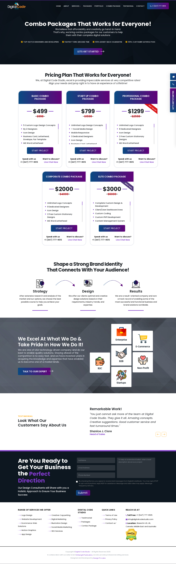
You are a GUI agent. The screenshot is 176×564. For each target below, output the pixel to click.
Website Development (32, 519)
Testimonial (128, 6)
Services (75, 6)
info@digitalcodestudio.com (140, 519)
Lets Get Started (88, 51)
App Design (27, 534)
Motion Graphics (29, 530)
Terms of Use (111, 515)
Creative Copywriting (60, 515)
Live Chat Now (51, 160)
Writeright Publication (84, 555)
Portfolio (98, 6)
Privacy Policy (111, 519)
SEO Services (57, 531)
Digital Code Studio (82, 552)
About (66, 6)
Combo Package (113, 6)
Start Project (40, 150)
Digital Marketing (58, 519)
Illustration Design (59, 523)
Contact (140, 6)
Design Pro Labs (99, 558)
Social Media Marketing (61, 527)
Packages (87, 6)
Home (58, 6)
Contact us (110, 523)
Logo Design (27, 515)
